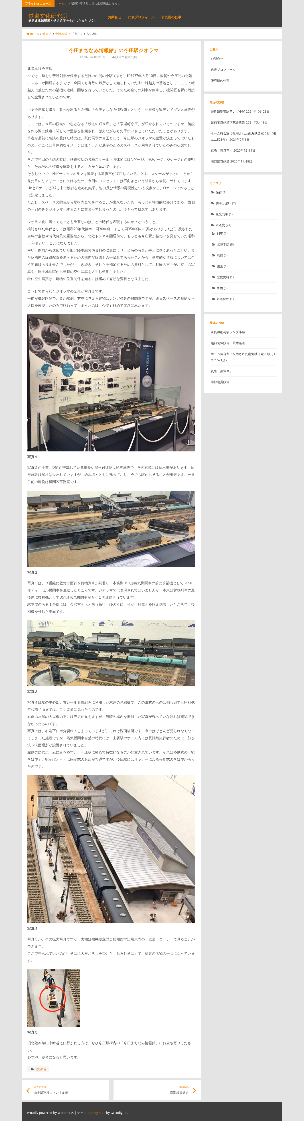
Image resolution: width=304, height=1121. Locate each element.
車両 (220, 288)
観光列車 (222, 214)
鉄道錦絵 (223, 299)
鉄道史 (47, 34)
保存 (219, 192)
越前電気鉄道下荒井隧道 (228, 122)
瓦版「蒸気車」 (222, 150)
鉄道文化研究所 (47, 15)
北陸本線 (61, 34)
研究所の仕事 (171, 17)
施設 (220, 266)
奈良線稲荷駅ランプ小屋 (228, 111)
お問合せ (114, 17)
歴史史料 (223, 277)
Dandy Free (96, 1113)
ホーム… (61, 3)
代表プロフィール (141, 17)
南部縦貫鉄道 (220, 161)
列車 (220, 233)
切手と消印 (223, 203)
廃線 (220, 255)
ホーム (34, 34)
